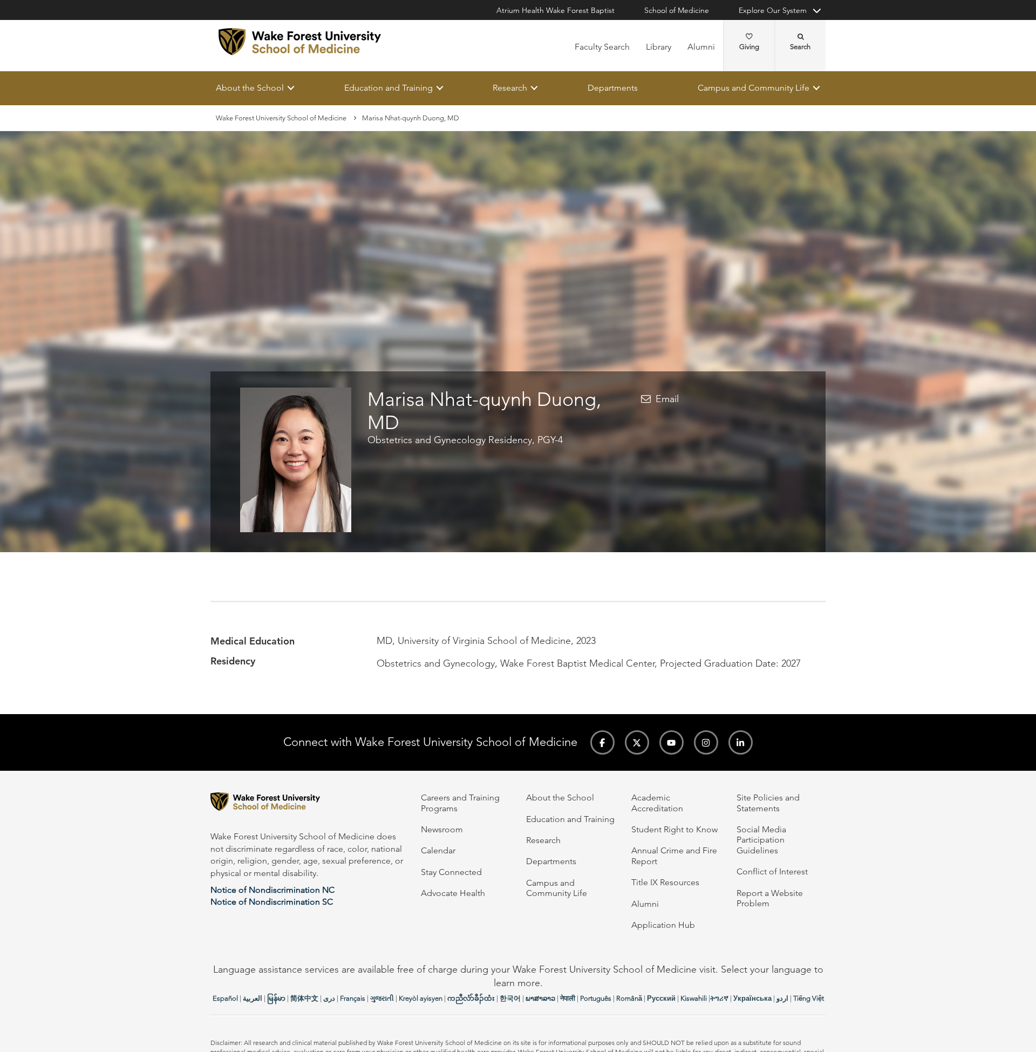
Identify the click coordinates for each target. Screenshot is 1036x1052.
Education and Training (388, 88)
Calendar (438, 850)
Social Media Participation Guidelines (761, 840)
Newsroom (442, 829)
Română (629, 998)
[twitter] (637, 742)
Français (352, 998)
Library (658, 47)
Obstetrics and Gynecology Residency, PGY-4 (465, 440)
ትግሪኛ (719, 998)
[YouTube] (671, 742)
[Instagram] (706, 742)
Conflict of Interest (772, 871)
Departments (613, 88)
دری (329, 998)
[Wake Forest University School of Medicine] (299, 41)
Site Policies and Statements (768, 802)
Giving (749, 47)
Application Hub (663, 925)
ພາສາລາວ (540, 998)
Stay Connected (451, 872)
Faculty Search (602, 47)
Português (595, 998)
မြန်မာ (276, 998)
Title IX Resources (665, 882)
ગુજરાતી (382, 998)
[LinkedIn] (740, 742)
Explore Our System (773, 10)
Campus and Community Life (753, 88)
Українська (752, 998)
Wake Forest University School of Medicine (281, 118)
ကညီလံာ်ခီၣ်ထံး (471, 998)
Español (225, 998)
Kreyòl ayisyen (420, 998)
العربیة (252, 998)
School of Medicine (676, 10)
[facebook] (602, 742)
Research (510, 88)
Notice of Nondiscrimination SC (271, 902)
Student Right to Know (674, 829)
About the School (250, 88)
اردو (782, 998)
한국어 (510, 998)
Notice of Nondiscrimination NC (272, 890)
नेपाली (567, 998)
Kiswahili (693, 998)
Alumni (701, 47)
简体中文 (304, 998)
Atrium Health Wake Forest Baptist (555, 10)
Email (667, 399)
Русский (661, 998)
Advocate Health (453, 893)
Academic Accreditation (657, 802)
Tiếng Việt (808, 998)
